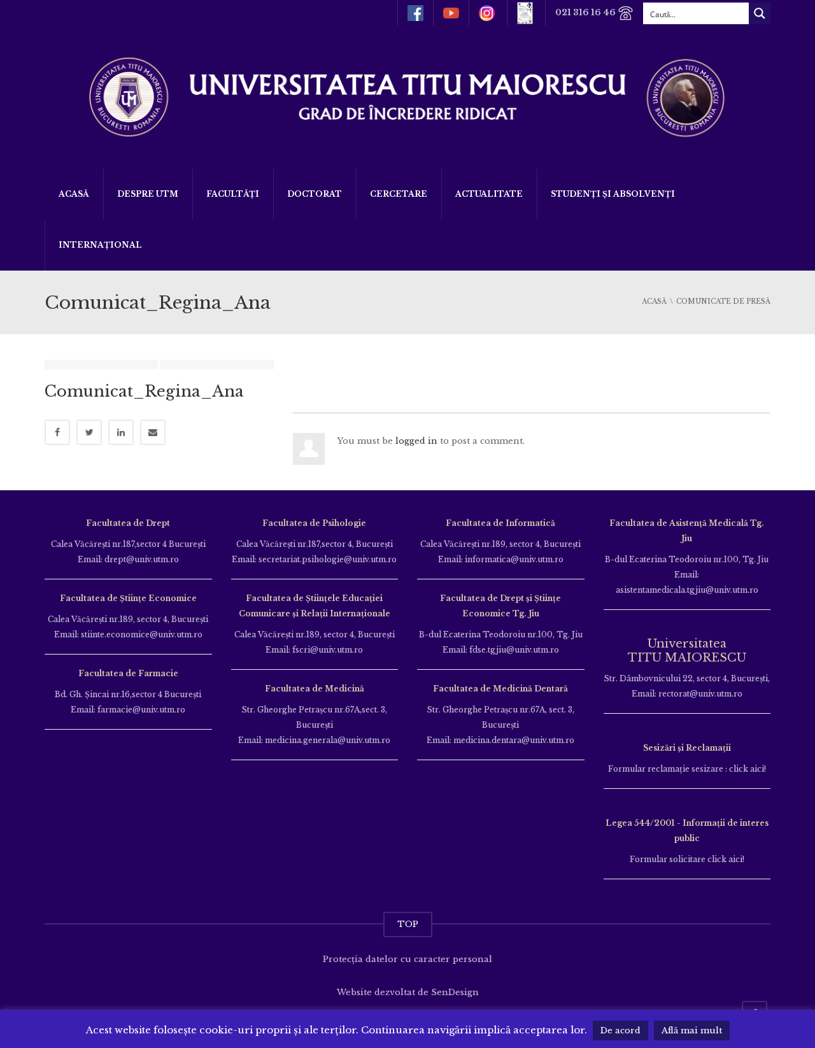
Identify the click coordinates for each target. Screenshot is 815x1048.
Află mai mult (692, 1030)
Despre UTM (147, 194)
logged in (416, 440)
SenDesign (455, 992)
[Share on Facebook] (57, 432)
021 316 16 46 (586, 12)
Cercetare (398, 194)
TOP (407, 924)
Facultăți (232, 194)
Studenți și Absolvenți (613, 194)
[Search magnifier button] (759, 13)
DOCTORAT (314, 194)
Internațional (100, 245)
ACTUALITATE (489, 194)
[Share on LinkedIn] (121, 432)
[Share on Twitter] (89, 432)
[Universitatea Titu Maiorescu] (407, 96)
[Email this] (153, 432)
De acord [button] (620, 1030)
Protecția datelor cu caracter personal (407, 959)
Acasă (74, 194)
